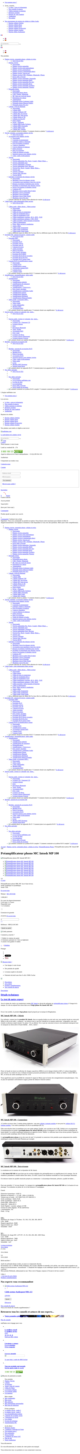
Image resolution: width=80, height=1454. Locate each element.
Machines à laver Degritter (20, 194)
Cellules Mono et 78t (18, 117)
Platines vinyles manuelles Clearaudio (24, 78)
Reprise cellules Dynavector (17, 28)
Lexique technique (6, 1245)
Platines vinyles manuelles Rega (22, 84)
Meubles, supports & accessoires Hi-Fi (20, 349)
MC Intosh (34, 1003)
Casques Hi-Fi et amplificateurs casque (20, 261)
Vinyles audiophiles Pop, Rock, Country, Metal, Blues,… (30, 161)
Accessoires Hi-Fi (18, 356)
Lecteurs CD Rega (18, 335)
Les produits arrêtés (11, 1391)
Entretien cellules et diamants (21, 142)
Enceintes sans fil (17, 245)
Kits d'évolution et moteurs (20, 143)
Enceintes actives (17, 243)
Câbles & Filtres (10, 1388)
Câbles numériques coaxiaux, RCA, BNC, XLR (27, 217)
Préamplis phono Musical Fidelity (22, 103)
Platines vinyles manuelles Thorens (23, 87)
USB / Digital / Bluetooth (20, 94)
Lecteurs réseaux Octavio (20, 338)
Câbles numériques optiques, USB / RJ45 (25, 219)
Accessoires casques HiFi (20, 268)
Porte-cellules (16, 120)
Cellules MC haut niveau (20, 115)
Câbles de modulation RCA (21, 213)
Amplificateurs (13, 278)
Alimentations (16, 99)
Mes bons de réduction (12, 1405)
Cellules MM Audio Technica (21, 124)
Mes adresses (9, 1402)
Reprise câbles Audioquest (17, 32)
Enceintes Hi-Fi (17, 242)
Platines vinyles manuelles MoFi (22, 80)
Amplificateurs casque (19, 266)
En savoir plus (5, 890)
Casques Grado (17, 271)
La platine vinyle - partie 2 (13, 1410)
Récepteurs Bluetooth (19, 328)
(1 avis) (3, 880)
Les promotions (17, 384)
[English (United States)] (5, 38)
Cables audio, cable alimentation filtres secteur (19, 201)
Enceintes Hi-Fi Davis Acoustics (22, 256)
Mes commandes (10, 1398)
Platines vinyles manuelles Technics (23, 85)
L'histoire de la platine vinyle (13, 1415)
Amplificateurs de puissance (21, 284)
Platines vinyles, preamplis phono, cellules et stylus (20, 59)
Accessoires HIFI (17, 308)
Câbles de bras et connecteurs (21, 212)
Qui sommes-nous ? (11, 2)
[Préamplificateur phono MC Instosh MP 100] (19, 861)
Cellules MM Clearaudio (20, 126)
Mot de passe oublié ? (9, 484)
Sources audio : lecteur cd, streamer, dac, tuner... (19, 312)
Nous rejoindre (9, 1435)
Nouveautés (16, 64)
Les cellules (8, 1419)
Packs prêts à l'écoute (19, 77)
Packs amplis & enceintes (20, 387)
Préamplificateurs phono (19, 92)
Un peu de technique (11, 1421)
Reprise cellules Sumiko (16, 30)
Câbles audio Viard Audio (20, 231)
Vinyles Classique (18, 171)
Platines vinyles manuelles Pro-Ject (23, 82)
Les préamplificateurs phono (13, 1414)
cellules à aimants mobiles (48, 1123)
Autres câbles (16, 226)
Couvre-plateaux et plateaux (21, 147)
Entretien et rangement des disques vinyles (22, 177)
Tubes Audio (16, 303)
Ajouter (8, 1299)
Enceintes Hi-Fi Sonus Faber (21, 259)
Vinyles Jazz (16, 170)
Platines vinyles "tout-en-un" (21, 73)
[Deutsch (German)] (5, 40)
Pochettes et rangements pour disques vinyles (26, 185)
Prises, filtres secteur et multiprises (22, 224)
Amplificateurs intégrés (19, 282)
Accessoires (8, 1384)
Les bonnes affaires (11, 1390)
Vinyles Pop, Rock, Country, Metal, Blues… (26, 168)
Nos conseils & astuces (12, 987)
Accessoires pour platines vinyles (19, 136)
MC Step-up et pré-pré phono (21, 96)
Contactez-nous (5, 464)
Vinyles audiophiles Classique (21, 164)
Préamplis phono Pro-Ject (20, 105)
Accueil (3, 847)
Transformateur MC (11, 1422)
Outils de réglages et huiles (20, 152)
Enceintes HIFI (13, 238)
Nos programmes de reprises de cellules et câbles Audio (22, 21)
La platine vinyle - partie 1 (13, 1412)
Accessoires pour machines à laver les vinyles (26, 182)
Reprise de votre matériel (16, 14)
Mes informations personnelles (14, 1403)
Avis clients (8, 984)
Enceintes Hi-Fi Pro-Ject (20, 257)
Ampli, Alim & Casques (12, 1386)
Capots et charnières (18, 145)
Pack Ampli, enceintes (19, 252)
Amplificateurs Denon (19, 292)
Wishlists (5, 945)
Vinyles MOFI (16, 175)
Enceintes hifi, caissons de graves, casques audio (20, 235)
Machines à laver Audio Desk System (24, 191)
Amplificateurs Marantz (19, 294)
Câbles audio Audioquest (20, 229)
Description (8, 982)
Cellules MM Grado (18, 127)
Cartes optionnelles (18, 305)
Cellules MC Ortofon (19, 129)
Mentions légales (10, 1428)
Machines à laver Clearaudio (21, 192)
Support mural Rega (18, 366)
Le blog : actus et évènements (18, 7)
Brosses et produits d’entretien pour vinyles (25, 184)
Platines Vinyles (10, 1381)
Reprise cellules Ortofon (16, 23)
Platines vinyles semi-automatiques (23, 68)
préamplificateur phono (61, 1003)
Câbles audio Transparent (20, 228)
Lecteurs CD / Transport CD (21, 322)
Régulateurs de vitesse (19, 98)
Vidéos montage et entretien (17, 11)
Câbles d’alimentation (19, 222)
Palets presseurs (17, 149)
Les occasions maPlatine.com (21, 380)
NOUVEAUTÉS (17, 61)
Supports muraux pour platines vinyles (24, 154)
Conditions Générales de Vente (14, 1429)
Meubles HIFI (16, 306)
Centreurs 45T (16, 189)
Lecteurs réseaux (17, 324)
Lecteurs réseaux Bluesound (21, 336)
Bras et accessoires (18, 150)
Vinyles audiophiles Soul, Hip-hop (23, 166)
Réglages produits (14, 13)
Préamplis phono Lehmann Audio (22, 101)
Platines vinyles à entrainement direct (23, 71)
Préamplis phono (14, 89)
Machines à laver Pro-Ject (20, 198)
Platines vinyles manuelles (20, 66)
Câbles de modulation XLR (20, 215)
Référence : (4, 924)
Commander (4, 511)
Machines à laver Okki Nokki (21, 196)
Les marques (8, 1393)
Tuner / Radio (16, 329)
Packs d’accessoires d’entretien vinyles (24, 187)
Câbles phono (16, 210)
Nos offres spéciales (11, 370)
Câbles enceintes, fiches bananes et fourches (26, 220)
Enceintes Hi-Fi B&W (19, 254)
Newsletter (12, 18)
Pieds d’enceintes (17, 250)
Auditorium (12, 16)
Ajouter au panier (6, 928)
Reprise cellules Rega (15, 26)
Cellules (7, 1383)
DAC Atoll (15, 333)
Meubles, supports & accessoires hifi (16, 342)
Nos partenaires (9, 1433)
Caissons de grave (18, 247)
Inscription (4, 490)
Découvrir (8, 1302)
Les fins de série (17, 382)
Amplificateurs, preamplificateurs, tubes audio (19, 275)
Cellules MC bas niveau (19, 113)
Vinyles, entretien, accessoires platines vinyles (19, 133)
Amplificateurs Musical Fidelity (22, 298)
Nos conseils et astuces (16, 9)
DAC (14, 326)
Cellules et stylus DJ (18, 119)
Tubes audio (16, 361)
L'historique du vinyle (11, 1417)
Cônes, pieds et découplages (21, 156)
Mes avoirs (8, 1400)
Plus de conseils (6, 1320)
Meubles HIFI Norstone (19, 364)
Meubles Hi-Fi (16, 352)
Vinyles (11, 157)
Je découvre (50, 131)
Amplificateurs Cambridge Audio (22, 291)
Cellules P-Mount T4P (19, 112)
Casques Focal (16, 270)
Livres (14, 363)
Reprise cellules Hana (15, 25)
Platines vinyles (13, 63)
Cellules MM (16, 110)
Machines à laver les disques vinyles (23, 180)
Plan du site (8, 1438)
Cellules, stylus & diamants (17, 106)
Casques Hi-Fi (16, 264)
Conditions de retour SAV (13, 1436)
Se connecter (7, 480)
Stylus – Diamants (18, 122)
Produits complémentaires (12, 985)
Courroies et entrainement (20, 140)
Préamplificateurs (17, 285)
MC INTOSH (11, 894)
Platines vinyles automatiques (21, 70)
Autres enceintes (17, 249)
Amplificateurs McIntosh (20, 296)
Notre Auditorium (10, 1440)
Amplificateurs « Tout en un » (21, 287)
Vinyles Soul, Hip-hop (19, 173)
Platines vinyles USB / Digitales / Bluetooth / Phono (28, 75)
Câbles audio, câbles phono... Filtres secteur (22, 206)
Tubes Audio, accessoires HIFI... (19, 299)
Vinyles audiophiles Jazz (20, 163)
